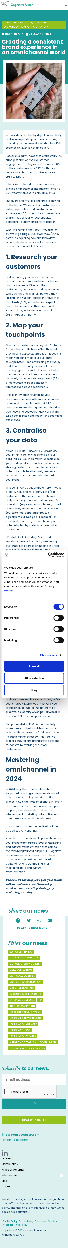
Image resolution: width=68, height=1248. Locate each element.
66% (23, 302)
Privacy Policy (26, 1221)
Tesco (41, 537)
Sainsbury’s (13, 541)
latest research (46, 222)
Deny (34, 690)
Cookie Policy (10, 1221)
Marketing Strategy (35, 27)
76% (56, 378)
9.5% (8, 193)
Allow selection (34, 678)
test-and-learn (36, 728)
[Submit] (34, 1104)
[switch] (58, 618)
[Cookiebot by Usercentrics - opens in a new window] (48, 554)
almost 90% (52, 164)
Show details (48, 655)
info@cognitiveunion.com (20, 1135)
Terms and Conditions (47, 1221)
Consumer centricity (18, 22)
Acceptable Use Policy (15, 1224)
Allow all (34, 666)
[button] (65, 5)
